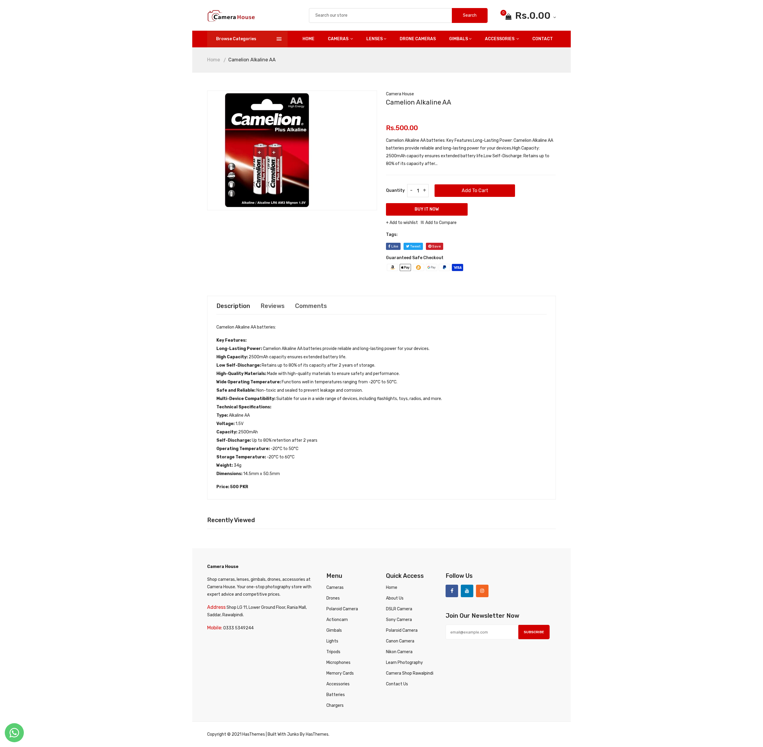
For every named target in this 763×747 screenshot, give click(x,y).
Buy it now (427, 209)
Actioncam (337, 619)
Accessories (500, 38)
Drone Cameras (418, 38)
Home (308, 38)
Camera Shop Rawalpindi (409, 673)
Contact (542, 38)
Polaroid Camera (342, 608)
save (436, 246)
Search (470, 15)
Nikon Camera (399, 651)
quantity (395, 190)
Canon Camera (400, 641)
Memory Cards (340, 673)
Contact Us (397, 684)
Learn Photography (404, 662)
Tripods (333, 651)
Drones (333, 598)
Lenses (374, 38)
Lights (332, 641)
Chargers (335, 705)
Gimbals (458, 38)
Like (394, 246)
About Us (395, 598)
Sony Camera (399, 619)
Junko (293, 734)
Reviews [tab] (272, 305)
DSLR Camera (399, 608)
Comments (311, 305)
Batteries (335, 694)
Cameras (338, 38)
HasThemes (253, 734)
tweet (415, 246)
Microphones (338, 662)
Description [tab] (233, 305)
